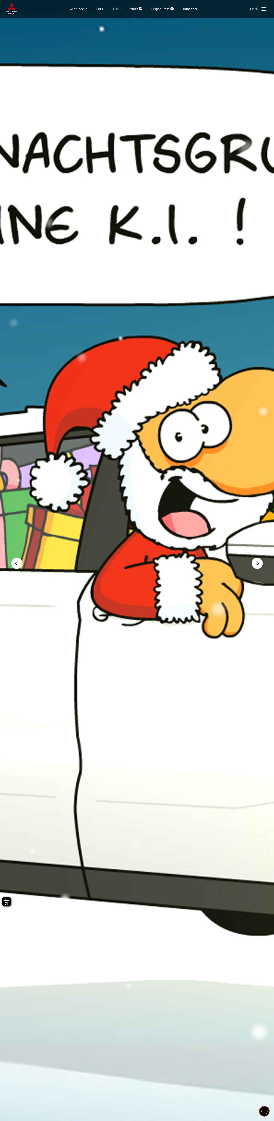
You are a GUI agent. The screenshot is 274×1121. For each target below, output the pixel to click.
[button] (78, 9)
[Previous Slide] (16, 563)
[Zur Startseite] (12, 8)
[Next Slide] (257, 563)
